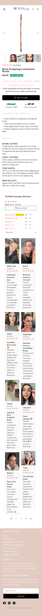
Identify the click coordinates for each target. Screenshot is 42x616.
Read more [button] (11, 307)
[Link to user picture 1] (12, 251)
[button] (7, 65)
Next (38, 33)
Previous (4, 33)
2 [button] (16, 518)
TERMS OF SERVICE (11, 554)
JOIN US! (20, 596)
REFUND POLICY (10, 548)
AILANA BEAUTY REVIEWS (14, 542)
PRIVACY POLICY (10, 551)
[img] (12, 271)
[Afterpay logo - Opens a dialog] (11, 104)
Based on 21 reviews (13, 204)
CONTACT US (8, 539)
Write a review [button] (21, 208)
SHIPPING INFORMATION (13, 545)
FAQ (5, 536)
